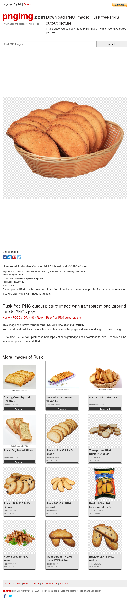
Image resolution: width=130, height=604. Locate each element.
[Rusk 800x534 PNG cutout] (62, 484)
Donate (35, 583)
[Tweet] (19, 257)
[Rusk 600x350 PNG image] (19, 537)
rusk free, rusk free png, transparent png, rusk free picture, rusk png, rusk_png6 (49, 271)
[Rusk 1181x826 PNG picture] (19, 484)
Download (19, 409)
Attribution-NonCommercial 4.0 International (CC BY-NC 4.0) (50, 266)
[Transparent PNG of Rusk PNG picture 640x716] (62, 537)
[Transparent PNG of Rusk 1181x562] (105, 431)
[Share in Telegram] (9, 257)
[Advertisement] (65, 73)
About (7, 583)
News (25, 583)
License (17, 583)
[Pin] (14, 257)
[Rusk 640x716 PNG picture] (105, 537)
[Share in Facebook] (5, 257)
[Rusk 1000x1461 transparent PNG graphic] (105, 484)
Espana (27, 4)
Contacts (64, 583)
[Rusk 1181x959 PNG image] (62, 431)
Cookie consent (49, 583)
